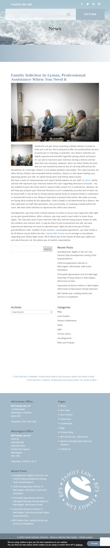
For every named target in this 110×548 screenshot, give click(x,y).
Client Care (65, 419)
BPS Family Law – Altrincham (74, 436)
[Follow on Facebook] (82, 4)
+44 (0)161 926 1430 (21, 4)
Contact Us (65, 449)
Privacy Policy (66, 432)
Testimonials (66, 423)
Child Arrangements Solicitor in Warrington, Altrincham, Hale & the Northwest (74, 266)
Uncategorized (64, 338)
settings (79, 545)
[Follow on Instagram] (99, 4)
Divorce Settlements (67, 320)
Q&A (59, 329)
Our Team (65, 410)
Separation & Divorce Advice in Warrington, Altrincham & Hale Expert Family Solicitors (31, 512)
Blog (59, 311)
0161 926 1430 (29, 421)
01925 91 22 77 (29, 461)
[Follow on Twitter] (87, 4)
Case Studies (63, 316)
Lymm (87, 180)
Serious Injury (64, 333)
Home (63, 406)
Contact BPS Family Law (57, 233)
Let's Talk (90, 14)
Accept (94, 543)
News (60, 325)
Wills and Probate (65, 342)
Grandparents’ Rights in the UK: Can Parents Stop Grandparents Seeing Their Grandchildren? (76, 255)
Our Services (66, 414)
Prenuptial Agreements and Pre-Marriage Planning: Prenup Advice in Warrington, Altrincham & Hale (77, 278)
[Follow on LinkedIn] (93, 4)
